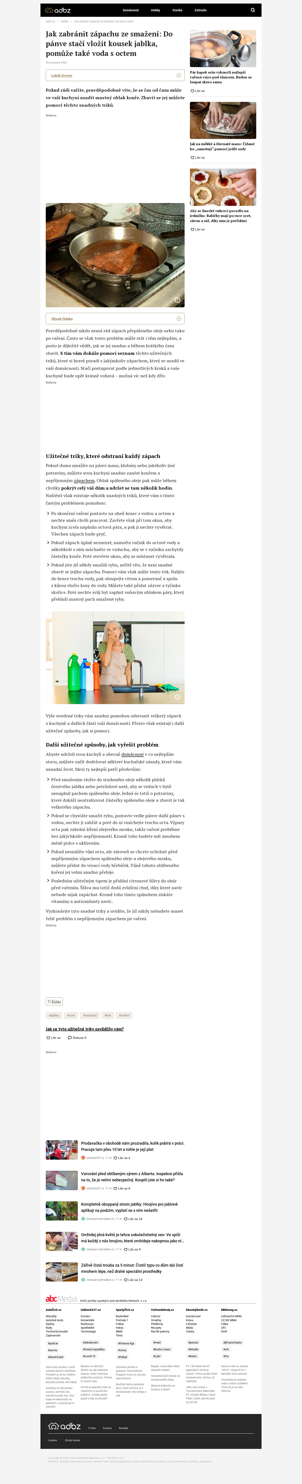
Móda (189, 1327)
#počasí (193, 1342)
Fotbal (120, 1324)
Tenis (119, 1335)
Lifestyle (191, 1324)
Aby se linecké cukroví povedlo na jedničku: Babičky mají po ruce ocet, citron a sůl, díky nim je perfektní (220, 215)
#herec (192, 1356)
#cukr (157, 1356)
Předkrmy (157, 1324)
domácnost (132, 754)
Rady (49, 1327)
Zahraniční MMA (231, 1316)
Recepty (156, 1327)
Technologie (88, 1331)
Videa (224, 1324)
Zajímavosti (53, 1335)
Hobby (155, 10)
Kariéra (107, 1428)
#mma (122, 1350)
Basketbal (122, 1316)
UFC (223, 1327)
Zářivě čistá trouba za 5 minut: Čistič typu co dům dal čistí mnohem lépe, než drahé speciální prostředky (132, 1268)
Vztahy (190, 1331)
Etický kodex (72, 1440)
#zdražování (90, 1342)
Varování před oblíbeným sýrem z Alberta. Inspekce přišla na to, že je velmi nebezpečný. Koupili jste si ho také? (132, 1176)
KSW (224, 1331)
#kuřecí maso (161, 1349)
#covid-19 (89, 1356)
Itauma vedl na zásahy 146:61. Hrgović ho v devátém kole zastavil (234, 1370)
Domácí (85, 1316)
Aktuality (51, 1316)
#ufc (226, 1349)
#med (157, 1342)
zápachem (84, 480)
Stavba (177, 10)
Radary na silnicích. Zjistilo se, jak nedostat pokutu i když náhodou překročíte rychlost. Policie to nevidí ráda (96, 1374)
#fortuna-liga (126, 1343)
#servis (52, 1350)
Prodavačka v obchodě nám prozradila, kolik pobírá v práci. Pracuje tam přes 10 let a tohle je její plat (133, 1146)
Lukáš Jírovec (61, 75)
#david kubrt (55, 1357)
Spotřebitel (87, 1327)
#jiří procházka (232, 1342)
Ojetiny (50, 1324)
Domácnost (131, 10)
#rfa (226, 1356)
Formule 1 (122, 1320)
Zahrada (200, 10)
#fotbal (122, 1357)
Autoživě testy (54, 1320)
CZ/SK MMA (229, 1320)
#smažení (90, 1015)
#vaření (124, 1015)
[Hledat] (252, 10)
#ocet (71, 1015)
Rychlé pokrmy (160, 1331)
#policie (53, 1343)
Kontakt (123, 1428)
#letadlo (193, 1349)
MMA (119, 1331)
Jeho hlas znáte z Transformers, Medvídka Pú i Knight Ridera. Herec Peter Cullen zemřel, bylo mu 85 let (201, 1395)
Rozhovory (87, 1324)
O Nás (92, 1428)
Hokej (119, 1327)
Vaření (64, 21)
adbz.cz (50, 21)
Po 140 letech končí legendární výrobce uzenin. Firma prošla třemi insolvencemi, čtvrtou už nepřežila (201, 1374)
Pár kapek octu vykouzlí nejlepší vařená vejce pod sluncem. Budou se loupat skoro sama (221, 77)
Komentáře (87, 1320)
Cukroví (155, 1316)
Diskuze (79, 1037)
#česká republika (94, 1349)
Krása (189, 1320)
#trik (108, 1015)
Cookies (52, 1440)
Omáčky (156, 1320)
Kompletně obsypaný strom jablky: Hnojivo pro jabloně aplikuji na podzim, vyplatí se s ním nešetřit (129, 1207)
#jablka (54, 1015)
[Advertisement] (115, 150)
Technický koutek (57, 1331)
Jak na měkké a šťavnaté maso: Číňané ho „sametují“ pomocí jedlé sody (222, 146)
